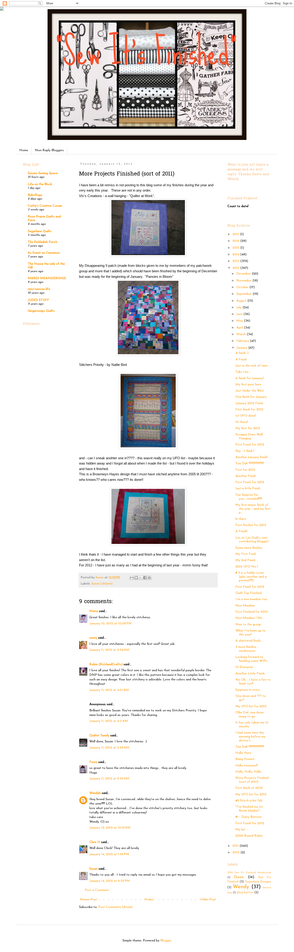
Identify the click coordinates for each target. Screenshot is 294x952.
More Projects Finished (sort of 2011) (252, 780)
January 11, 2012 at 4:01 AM (109, 690)
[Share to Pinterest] (149, 577)
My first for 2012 (247, 428)
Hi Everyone (244, 667)
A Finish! (241, 531)
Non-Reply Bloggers (49, 150)
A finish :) (242, 353)
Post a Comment (97, 890)
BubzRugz (35, 195)
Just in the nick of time (251, 365)
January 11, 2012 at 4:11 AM (108, 721)
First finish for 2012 (249, 409)
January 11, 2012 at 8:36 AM (109, 778)
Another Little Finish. (250, 673)
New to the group (248, 624)
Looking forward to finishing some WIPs (251, 659)
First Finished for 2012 (251, 612)
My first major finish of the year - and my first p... (253, 509)
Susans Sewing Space (43, 173)
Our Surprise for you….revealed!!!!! (248, 497)
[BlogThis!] (136, 577)
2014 (236, 254)
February (243, 341)
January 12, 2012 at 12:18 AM (109, 828)
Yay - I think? (244, 451)
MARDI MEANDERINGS (47, 278)
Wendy (241, 887)
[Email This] (132, 577)
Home (23, 150)
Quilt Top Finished (248, 593)
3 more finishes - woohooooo (246, 649)
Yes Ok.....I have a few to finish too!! (253, 681)
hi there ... (242, 519)
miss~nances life (39, 289)
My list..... (242, 829)
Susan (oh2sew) (102, 583)
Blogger (165, 940)
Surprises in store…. (248, 690)
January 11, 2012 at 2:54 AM (109, 650)
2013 (236, 261)
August (241, 301)
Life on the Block (40, 184)
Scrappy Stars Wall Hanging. (249, 436)
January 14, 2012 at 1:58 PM (109, 854)
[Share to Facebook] (145, 577)
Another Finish (245, 476)
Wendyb (95, 793)
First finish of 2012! (249, 788)
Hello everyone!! (246, 765)
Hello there (243, 753)
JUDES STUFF (38, 300)
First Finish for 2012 (249, 444)
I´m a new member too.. (252, 599)
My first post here (248, 384)
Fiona (93, 762)
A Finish (241, 359)
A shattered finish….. (249, 641)
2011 (236, 846)
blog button (245, 892)
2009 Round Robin (249, 836)
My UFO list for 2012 (250, 706)
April (240, 327)
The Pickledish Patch (42, 242)
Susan (93, 869)
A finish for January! (249, 378)
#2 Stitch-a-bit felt (249, 800)
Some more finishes (248, 548)
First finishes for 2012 (250, 525)
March (241, 334)
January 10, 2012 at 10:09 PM (110, 623)
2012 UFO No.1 (246, 566)
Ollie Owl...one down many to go (249, 714)
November (244, 280)
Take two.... (243, 372)
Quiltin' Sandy (99, 735)
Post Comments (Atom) (115, 907)
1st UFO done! (245, 416)
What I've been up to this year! (250, 632)
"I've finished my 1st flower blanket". (249, 809)
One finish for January (251, 397)
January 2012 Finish (249, 403)
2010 (236, 852)
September (244, 294)
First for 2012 (245, 470)
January (242, 348)
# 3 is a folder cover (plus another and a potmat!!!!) (251, 576)
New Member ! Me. (249, 618)
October (242, 287)
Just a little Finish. (248, 488)
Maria (93, 611)
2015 (236, 248)
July (239, 307)
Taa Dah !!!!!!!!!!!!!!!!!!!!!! (249, 463)
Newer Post (88, 899)
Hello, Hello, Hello (248, 772)
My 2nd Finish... (246, 560)
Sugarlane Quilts (39, 231)
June (239, 314)
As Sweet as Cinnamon (44, 253)
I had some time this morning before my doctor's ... (250, 736)
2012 (236, 268)
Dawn (239, 877)
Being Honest (245, 759)
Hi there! (241, 422)
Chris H (94, 842)
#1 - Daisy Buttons (248, 817)
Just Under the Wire (249, 390)
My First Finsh (245, 554)
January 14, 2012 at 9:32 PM (109, 881)
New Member (245, 605)
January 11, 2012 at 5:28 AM (109, 747)
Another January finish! (251, 457)
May (240, 321)
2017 (236, 234)
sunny (93, 638)
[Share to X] (140, 577)
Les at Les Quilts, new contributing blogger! (252, 539)
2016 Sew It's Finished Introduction (249, 872)
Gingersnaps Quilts (41, 311)
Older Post (208, 899)
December (244, 274)
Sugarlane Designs (258, 881)
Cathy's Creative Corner (45, 206)
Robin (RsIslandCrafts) (106, 664)
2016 (236, 241)
